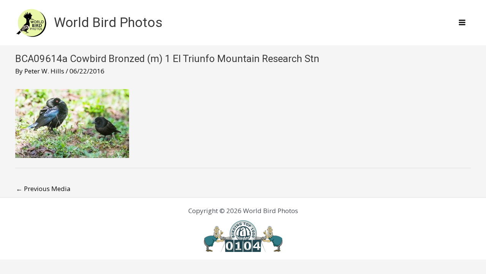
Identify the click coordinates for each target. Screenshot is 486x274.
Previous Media (43, 188)
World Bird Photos (108, 22)
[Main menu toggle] (462, 23)
